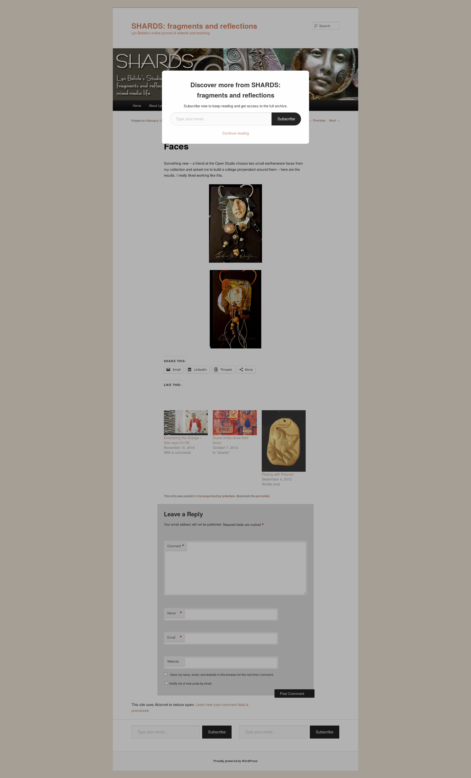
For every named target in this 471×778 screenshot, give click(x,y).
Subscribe (286, 119)
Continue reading (235, 133)
